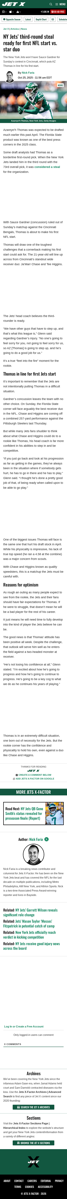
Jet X (6, 29)
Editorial (46, 1181)
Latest (28, 19)
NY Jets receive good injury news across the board (31, 946)
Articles (15, 29)
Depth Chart (41, 19)
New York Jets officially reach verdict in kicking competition (29, 935)
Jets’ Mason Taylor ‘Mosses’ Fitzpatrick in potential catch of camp (28, 923)
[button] (5, 11)
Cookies (29, 1187)
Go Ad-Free (59, 11)
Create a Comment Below (35, 775)
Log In (46, 11)
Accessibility (45, 1187)
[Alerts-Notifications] (11, 11)
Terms (17, 1187)
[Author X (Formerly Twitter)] (46, 839)
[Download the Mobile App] (4, 11)
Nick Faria (28, 72)
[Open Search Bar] (51, 4)
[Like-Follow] (18, 11)
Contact (19, 1181)
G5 (53, 19)
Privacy (59, 1181)
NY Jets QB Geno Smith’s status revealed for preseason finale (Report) (24, 813)
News (24, 29)
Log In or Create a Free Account (23, 1026)
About (7, 1181)
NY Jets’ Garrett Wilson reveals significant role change (30, 912)
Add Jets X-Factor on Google (35, 778)
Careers (32, 1181)
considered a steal (47, 167)
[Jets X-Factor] (15, 4)
